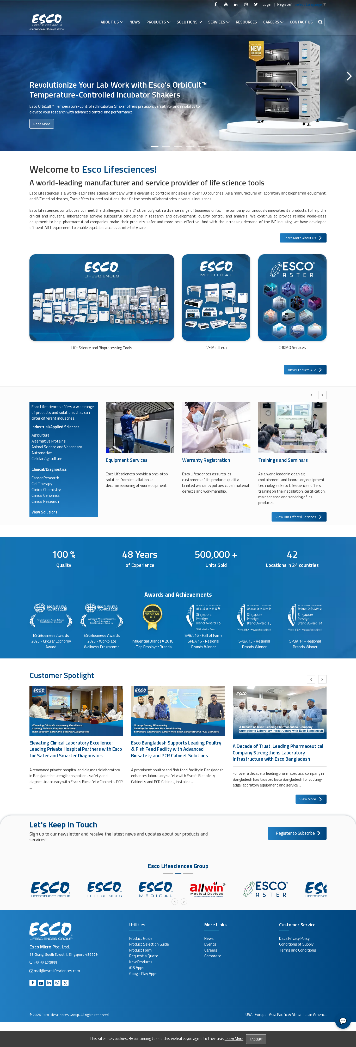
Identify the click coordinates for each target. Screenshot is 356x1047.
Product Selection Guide (149, 944)
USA (249, 1015)
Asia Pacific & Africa (285, 1015)
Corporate (212, 956)
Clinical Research (45, 501)
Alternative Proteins (49, 441)
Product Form (140, 950)
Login (267, 4)
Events (210, 944)
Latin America (315, 1015)
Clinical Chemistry (46, 490)
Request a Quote (143, 956)
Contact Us (301, 22)
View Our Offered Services (295, 516)
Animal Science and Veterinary (57, 447)
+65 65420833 (45, 963)
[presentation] (311, 395)
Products (156, 22)
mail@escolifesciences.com (57, 971)
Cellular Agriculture (47, 459)
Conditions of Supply (296, 944)
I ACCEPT (256, 1039)
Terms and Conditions (297, 950)
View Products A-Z (302, 369)
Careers (271, 22)
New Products (140, 962)
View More (307, 799)
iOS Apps (136, 968)
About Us (110, 22)
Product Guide (140, 938)
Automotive (42, 453)
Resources (246, 22)
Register (284, 4)
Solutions (187, 22)
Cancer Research (45, 478)
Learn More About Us (300, 237)
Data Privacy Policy (294, 938)
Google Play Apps (143, 974)
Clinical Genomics (46, 495)
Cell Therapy (42, 484)
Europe (261, 1015)
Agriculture (41, 435)
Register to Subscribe (295, 833)
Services (216, 22)
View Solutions (45, 512)
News (135, 22)
